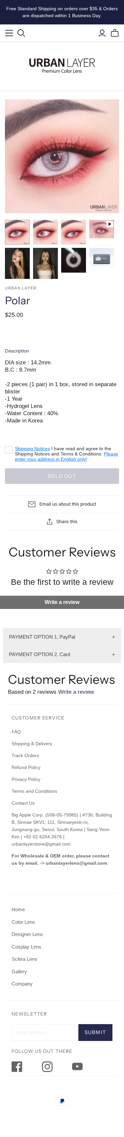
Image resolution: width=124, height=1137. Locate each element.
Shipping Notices (32, 448)
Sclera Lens (24, 959)
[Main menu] (9, 33)
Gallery (19, 971)
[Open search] (21, 33)
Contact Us (23, 803)
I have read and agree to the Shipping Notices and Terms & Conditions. (66, 454)
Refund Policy (27, 767)
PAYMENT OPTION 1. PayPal (42, 637)
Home (18, 909)
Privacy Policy (26, 779)
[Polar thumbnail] (17, 232)
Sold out (62, 476)
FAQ (16, 731)
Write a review (62, 602)
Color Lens (23, 922)
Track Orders (25, 755)
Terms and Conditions (34, 791)
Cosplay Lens (26, 947)
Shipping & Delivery (32, 743)
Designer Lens (27, 934)
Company (22, 984)
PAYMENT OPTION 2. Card (39, 654)
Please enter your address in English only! (66, 456)
